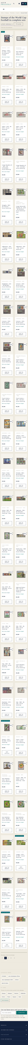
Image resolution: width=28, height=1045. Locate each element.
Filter (18, 24)
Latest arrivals (6, 24)
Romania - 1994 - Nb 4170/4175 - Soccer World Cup (20, 474)
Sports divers (5, 983)
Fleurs (8, 996)
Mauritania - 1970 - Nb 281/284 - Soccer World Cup (6, 704)
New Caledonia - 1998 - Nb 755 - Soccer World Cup (20, 819)
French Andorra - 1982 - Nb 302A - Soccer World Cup (20, 400)
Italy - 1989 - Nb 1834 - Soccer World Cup (6, 628)
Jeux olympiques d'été (7, 979)
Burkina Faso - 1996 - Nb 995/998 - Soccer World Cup (21, 550)
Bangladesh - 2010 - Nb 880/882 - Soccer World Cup (6, 285)
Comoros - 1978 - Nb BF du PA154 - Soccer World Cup (6, 360)
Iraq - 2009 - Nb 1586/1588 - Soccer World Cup (7, 588)
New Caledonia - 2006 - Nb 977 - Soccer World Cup (6, 780)
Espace (14, 996)
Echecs (17, 979)
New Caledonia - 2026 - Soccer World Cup (20, 53)
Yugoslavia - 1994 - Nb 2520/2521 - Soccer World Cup (20, 512)
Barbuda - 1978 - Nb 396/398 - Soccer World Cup (20, 933)
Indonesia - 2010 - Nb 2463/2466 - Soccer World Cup (6, 437)
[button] (14, 4)
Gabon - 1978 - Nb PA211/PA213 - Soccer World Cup (6, 91)
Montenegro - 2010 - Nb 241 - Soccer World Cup (20, 895)
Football (4, 976)
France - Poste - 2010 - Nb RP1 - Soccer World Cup (20, 741)
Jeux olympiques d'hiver (14, 976)
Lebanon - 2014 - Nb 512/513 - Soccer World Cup (21, 437)
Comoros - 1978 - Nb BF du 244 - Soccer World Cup (20, 285)
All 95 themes (5, 1000)
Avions (3, 996)
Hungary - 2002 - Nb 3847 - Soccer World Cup (20, 856)
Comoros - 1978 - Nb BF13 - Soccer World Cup (6, 856)
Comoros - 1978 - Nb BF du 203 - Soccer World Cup (6, 323)
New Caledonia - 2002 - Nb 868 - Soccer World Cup (6, 819)
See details (7, 752)
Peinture (16, 993)
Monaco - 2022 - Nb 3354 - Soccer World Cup (6, 741)
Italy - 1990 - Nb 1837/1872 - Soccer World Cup (6, 665)
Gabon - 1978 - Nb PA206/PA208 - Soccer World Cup (20, 91)
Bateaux (10, 993)
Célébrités (23, 993)
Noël (20, 996)
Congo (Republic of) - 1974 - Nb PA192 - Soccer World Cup (21, 167)
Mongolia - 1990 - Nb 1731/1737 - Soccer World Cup (6, 207)
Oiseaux (3, 993)
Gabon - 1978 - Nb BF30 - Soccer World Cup (6, 128)
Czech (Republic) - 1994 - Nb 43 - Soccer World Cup (20, 666)
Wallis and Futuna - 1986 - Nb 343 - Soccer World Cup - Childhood (21, 589)
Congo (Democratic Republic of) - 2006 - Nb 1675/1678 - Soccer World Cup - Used (21, 209)
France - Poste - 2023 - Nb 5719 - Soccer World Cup (6, 474)
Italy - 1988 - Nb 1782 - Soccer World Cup (20, 704)
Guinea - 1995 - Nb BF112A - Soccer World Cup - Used (6, 512)
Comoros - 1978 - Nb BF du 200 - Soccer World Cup (20, 323)
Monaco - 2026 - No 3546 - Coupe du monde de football (6, 52)
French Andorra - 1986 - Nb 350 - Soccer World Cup (6, 400)
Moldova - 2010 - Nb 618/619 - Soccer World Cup (6, 894)
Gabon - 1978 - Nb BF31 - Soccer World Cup (20, 128)
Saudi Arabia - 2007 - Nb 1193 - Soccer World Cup (7, 550)
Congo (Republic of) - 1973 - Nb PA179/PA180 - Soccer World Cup (7, 167)
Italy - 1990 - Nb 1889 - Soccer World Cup (20, 628)
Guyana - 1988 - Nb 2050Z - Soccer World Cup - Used (21, 779)
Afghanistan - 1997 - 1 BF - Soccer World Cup (20, 248)
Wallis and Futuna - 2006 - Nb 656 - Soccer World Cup (6, 934)
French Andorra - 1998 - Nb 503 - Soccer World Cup (20, 361)
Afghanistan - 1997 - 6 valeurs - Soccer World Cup (7, 248)
